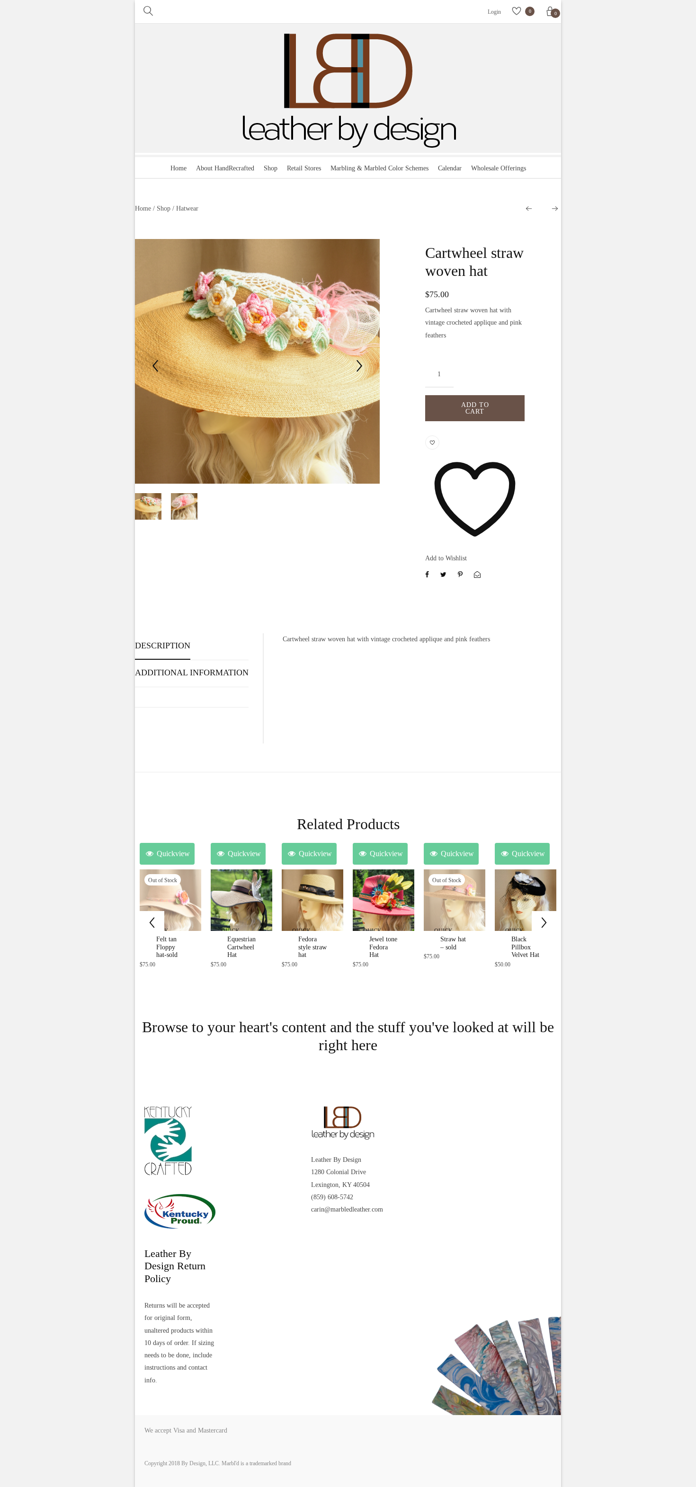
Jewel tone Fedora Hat (383, 947)
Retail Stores (304, 168)
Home (178, 168)
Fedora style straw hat (312, 947)
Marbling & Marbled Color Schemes (379, 168)
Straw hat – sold (453, 943)
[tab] (162, 649)
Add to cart (475, 408)
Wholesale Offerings (498, 168)
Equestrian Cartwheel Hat (241, 947)
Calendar (450, 168)
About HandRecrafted (225, 168)
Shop (270, 168)
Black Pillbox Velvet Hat (525, 947)
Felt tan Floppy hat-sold (167, 947)
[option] (257, 363)
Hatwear (187, 208)
